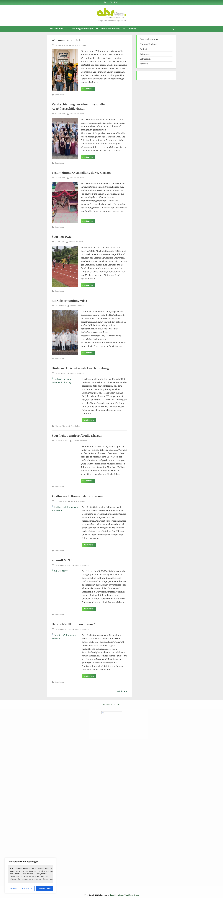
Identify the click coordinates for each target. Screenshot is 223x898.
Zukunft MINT (62, 563)
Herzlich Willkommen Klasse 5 (73, 627)
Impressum (107, 708)
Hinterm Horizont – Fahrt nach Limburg (80, 368)
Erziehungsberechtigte (81, 29)
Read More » (88, 89)
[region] (30, 875)
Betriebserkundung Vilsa (69, 300)
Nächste (121, 695)
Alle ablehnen (27, 888)
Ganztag (132, 29)
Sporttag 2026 (62, 236)
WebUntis (114, 2)
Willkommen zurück (66, 40)
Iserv (106, 2)
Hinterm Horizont (62, 426)
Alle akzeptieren (44, 888)
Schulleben (59, 95)
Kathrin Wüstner (79, 45)
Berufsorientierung (110, 29)
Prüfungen (145, 54)
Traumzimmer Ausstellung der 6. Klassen (81, 172)
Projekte (144, 49)
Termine (144, 64)
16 (64, 695)
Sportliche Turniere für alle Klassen (77, 435)
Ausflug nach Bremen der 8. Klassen (77, 499)
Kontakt (117, 708)
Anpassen (13, 888)
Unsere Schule (56, 29)
